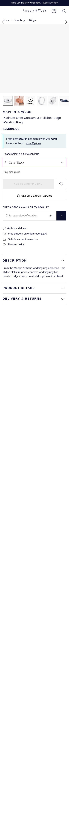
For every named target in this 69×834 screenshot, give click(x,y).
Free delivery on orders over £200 (27, 233)
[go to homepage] (34, 10)
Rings (32, 20)
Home (6, 20)
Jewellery (19, 20)
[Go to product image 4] (53, 101)
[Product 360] (30, 101)
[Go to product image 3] (42, 101)
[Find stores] (61, 215)
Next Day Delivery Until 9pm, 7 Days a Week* (34, 2)
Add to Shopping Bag (28, 184)
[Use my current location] (50, 215)
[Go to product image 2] (19, 101)
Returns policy (16, 244)
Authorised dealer (17, 228)
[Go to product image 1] (8, 101)
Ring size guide (11, 171)
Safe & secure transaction (23, 239)
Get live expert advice (36, 196)
